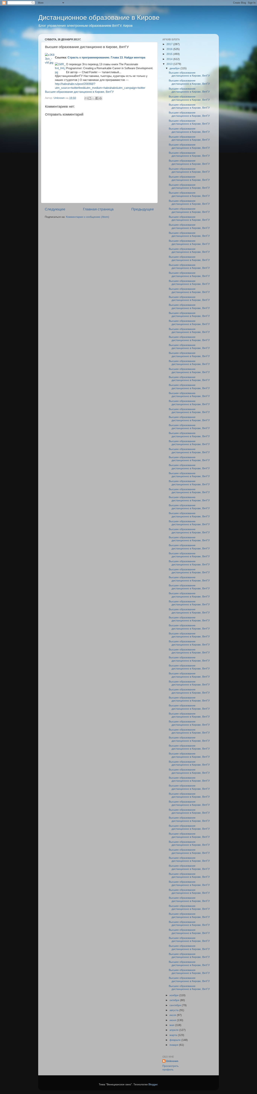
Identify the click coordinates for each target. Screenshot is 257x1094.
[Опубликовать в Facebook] (97, 98)
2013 (170, 64)
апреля (174, 1030)
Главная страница (98, 209)
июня (173, 1020)
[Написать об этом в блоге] (90, 98)
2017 (170, 44)
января (174, 1044)
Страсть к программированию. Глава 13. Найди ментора (106, 57)
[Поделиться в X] (93, 98)
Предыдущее (142, 209)
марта (174, 1035)
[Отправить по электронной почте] (86, 98)
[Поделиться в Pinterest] (100, 98)
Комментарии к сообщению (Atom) (87, 216)
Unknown (172, 1061)
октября (175, 1000)
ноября (174, 995)
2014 (170, 59)
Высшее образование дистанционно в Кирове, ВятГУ (79, 91)
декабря (175, 68)
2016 (170, 49)
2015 (170, 54)
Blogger (152, 1084)
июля (173, 1015)
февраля (175, 1040)
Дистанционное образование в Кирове (99, 17)
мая (172, 1025)
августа (174, 1010)
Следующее (55, 209)
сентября (176, 1005)
